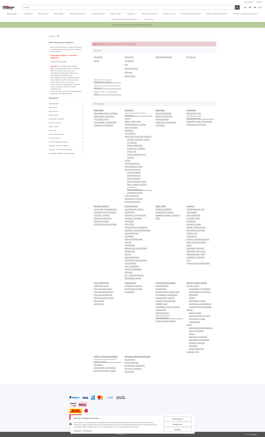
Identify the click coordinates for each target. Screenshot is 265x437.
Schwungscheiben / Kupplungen (200, 307)
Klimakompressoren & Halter (104, 298)
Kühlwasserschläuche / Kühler (199, 316)
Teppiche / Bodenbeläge (133, 269)
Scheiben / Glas (192, 233)
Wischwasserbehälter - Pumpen (105, 371)
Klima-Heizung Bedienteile (103, 295)
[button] (245, 7)
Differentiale (193, 295)
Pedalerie (128, 254)
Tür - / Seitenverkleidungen (134, 275)
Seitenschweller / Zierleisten (196, 242)
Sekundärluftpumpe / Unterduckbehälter (163, 317)
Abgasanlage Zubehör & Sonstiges (105, 113)
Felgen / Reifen (54, 127)
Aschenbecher (130, 212)
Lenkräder (128, 242)
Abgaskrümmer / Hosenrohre (104, 116)
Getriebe (192, 298)
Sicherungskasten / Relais (133, 166)
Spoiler (189, 245)
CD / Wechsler (132, 142)
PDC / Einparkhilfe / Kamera (136, 181)
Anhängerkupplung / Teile (196, 209)
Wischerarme (98, 365)
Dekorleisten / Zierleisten (133, 218)
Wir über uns (148, 19)
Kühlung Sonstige (195, 313)
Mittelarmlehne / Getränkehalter (136, 248)
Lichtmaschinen (130, 133)
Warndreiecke (129, 371)
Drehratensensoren (134, 175)
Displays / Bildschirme (135, 145)
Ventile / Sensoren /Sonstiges (166, 321)
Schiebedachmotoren (132, 163)
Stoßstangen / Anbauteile (195, 248)
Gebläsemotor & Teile (101, 286)
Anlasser (128, 118)
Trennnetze (129, 272)
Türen (189, 260)
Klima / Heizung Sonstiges (103, 289)
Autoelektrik (53, 107)
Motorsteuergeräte (133, 178)
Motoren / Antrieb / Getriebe (59, 146)
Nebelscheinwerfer (162, 119)
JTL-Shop (254, 434)
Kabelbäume (129, 130)
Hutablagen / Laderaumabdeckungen (138, 230)
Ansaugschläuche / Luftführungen (167, 292)
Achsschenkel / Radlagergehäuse (105, 209)
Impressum (77, 431)
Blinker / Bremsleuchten (164, 116)
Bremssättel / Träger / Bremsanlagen (199, 121)
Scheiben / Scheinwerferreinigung (60, 149)
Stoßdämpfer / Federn (101, 221)
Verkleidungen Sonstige (133, 278)
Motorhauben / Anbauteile (196, 230)
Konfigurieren (177, 424)
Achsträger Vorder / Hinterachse (105, 212)
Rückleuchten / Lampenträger (166, 122)
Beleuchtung (53, 111)
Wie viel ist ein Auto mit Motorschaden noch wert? (107, 87)
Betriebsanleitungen (132, 362)
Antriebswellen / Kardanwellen (199, 289)
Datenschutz (87, 431)
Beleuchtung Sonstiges (163, 113)
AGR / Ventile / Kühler (101, 119)
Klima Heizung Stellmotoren (103, 292)
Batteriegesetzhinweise (164, 57)
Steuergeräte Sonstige (134, 192)
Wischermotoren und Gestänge (104, 368)
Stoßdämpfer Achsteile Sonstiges (105, 224)
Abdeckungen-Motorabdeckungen (201, 328)
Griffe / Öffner (129, 224)
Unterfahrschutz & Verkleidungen (198, 263)
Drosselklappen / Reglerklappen (167, 295)
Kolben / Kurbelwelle (196, 331)
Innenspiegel (129, 236)
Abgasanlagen (54, 104)
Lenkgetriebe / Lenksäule (133, 286)
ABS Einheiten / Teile (194, 113)
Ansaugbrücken (161, 289)
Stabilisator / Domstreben (103, 218)
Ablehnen (177, 430)
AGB (126, 64)
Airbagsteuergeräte (134, 172)
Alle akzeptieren (177, 419)
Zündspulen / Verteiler (132, 201)
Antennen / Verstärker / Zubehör (138, 139)
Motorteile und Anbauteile (198, 337)
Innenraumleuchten (132, 233)
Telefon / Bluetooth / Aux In (136, 154)
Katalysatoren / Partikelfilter (103, 125)
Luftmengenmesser (162, 313)
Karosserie (52, 130)
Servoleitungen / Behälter (133, 289)
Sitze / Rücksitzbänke (132, 266)
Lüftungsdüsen (130, 245)
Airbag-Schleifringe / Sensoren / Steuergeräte (136, 114)
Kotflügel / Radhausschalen (196, 227)
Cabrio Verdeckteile (193, 215)
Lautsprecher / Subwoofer (136, 148)
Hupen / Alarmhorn (131, 127)
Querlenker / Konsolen (101, 215)
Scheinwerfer (160, 125)
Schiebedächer (192, 236)
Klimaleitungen (99, 301)
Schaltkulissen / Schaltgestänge (200, 304)
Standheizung (98, 304)
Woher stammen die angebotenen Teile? (105, 93)
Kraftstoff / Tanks (161, 304)
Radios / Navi (131, 151)
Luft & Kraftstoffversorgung (58, 142)
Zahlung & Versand (131, 68)
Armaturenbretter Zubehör (134, 209)
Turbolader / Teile (193, 352)
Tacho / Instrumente (132, 195)
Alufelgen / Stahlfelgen (163, 209)
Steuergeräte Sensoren (133, 169)
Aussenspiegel (192, 212)
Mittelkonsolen (130, 251)
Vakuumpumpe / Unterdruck (196, 124)
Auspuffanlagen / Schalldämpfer (105, 122)
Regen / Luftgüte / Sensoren (136, 184)
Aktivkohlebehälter (162, 286)
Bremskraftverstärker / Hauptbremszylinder (194, 117)
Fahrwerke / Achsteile (56, 119)
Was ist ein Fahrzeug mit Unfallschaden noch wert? (103, 81)
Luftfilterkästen (161, 310)
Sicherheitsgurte (130, 263)
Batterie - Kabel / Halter (133, 121)
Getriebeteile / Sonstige (197, 301)
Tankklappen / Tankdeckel (196, 257)
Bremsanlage (53, 115)
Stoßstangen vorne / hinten (196, 251)
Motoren (189, 325)
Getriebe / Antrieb (193, 286)
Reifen (158, 218)
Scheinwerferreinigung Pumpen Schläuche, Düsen (105, 360)
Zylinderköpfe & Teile (196, 349)
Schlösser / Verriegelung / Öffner (198, 239)
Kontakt (259, 2)
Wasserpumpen (194, 322)
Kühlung (189, 310)
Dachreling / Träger (193, 218)
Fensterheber (129, 221)
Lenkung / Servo (54, 138)
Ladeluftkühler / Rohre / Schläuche (168, 307)
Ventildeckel (193, 346)
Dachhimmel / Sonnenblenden (135, 215)
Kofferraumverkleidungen (134, 239)
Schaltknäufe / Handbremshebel (136, 260)
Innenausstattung (55, 123)
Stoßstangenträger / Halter (196, 254)
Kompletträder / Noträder (164, 212)
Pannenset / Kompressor (133, 368)
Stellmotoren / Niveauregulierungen (134, 188)
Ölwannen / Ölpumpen (197, 343)
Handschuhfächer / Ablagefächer (136, 227)
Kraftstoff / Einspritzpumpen (165, 301)
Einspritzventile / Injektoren (165, 298)
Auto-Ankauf (249, 2)
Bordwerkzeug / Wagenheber (135, 365)
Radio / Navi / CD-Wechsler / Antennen (138, 136)
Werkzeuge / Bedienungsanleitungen (61, 153)
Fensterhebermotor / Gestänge (135, 124)
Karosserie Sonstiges (194, 224)
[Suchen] (237, 7)
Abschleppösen (130, 359)
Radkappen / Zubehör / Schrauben (168, 215)
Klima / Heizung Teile (56, 134)
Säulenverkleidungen (132, 257)
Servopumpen (129, 292)
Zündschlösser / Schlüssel (134, 198)
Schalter (127, 160)
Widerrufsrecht (130, 76)
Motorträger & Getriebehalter (199, 340)
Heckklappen (191, 221)
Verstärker (130, 157)
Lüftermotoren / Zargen (197, 319)
